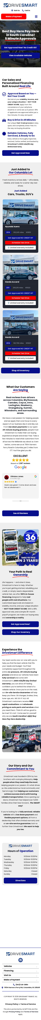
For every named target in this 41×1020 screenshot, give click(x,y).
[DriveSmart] (20, 846)
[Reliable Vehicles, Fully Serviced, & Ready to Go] (4, 134)
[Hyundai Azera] (20, 226)
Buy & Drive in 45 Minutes (22, 119)
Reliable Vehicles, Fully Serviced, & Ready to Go (21, 134)
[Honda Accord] (20, 281)
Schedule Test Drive (20, 242)
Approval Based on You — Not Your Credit (22, 95)
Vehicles (8, 966)
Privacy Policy (11, 1004)
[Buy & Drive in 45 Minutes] (4, 120)
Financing (8, 971)
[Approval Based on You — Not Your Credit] (4, 94)
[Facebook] (20, 960)
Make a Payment (12, 980)
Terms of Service (28, 1004)
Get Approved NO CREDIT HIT (20, 238)
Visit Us (7, 975)
